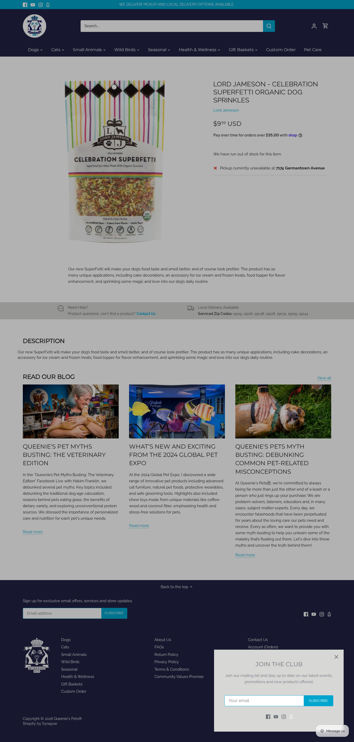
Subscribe (318, 701)
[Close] (336, 657)
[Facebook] (268, 716)
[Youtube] (276, 716)
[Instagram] (283, 716)
